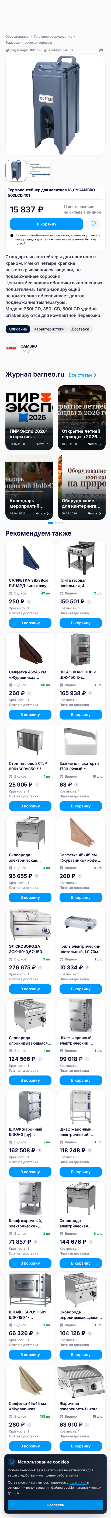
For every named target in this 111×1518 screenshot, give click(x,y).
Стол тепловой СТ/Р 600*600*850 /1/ (28, 766)
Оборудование (17, 36)
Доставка (80, 329)
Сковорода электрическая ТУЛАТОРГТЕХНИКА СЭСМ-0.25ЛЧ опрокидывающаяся (79, 1223)
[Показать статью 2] (56, 523)
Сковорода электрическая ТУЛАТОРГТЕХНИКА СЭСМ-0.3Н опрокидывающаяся (28, 857)
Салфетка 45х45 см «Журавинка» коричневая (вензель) (29, 675)
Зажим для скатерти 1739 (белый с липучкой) (79, 766)
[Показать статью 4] (62, 523)
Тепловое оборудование (53, 36)
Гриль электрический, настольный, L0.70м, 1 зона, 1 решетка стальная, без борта (81, 949)
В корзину (46, 224)
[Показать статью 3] (59, 523)
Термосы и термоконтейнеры (28, 42)
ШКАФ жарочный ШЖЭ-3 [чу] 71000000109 (25, 1132)
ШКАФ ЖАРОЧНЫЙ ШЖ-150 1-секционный (27, 1315)
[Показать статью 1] (50, 523)
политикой (78, 1482)
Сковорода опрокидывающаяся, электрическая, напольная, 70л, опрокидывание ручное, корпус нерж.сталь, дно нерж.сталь (29, 1040)
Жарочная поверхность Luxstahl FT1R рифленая (80, 1406)
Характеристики (49, 329)
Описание (18, 329)
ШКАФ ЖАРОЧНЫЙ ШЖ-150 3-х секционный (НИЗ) (78, 675)
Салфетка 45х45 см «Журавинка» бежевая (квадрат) (27, 1406)
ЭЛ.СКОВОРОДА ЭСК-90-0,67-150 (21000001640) (25, 949)
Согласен (55, 1505)
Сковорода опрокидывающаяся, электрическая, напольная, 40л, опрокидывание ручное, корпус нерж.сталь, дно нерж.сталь (79, 1315)
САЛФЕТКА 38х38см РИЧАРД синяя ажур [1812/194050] (29, 583)
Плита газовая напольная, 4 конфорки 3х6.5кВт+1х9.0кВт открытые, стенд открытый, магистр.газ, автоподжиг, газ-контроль (77, 583)
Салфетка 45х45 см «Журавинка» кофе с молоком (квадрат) (80, 857)
